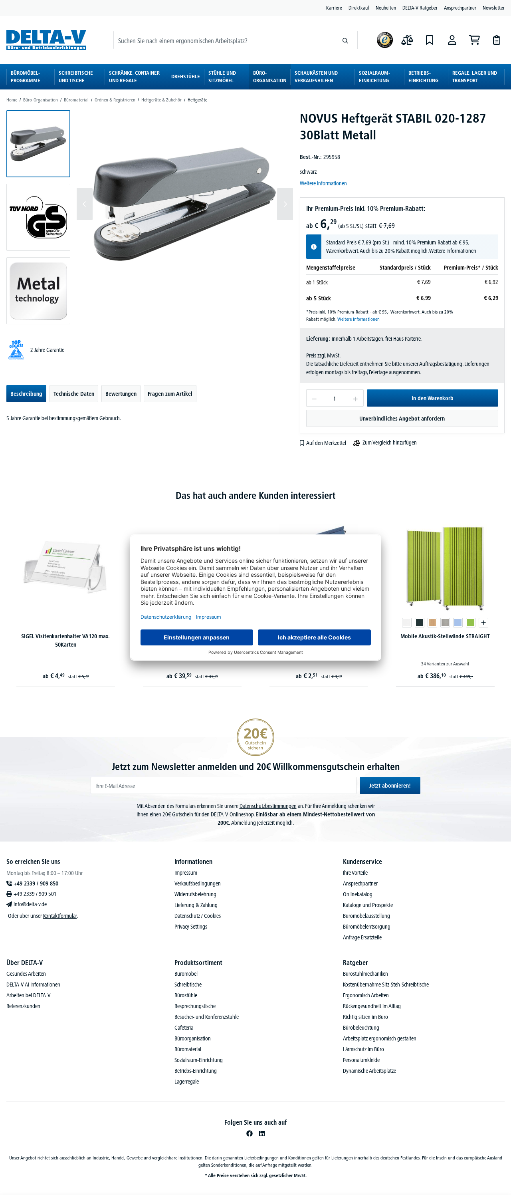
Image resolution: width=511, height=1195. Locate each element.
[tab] (26, 393)
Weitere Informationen (323, 183)
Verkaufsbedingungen (197, 883)
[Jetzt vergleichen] (407, 40)
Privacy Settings (190, 926)
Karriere (334, 7)
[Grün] (470, 622)
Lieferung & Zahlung (196, 905)
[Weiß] (407, 622)
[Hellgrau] (445, 622)
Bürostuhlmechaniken (365, 974)
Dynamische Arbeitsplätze (369, 1071)
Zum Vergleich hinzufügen (389, 442)
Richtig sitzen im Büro (365, 1017)
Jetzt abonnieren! (390, 785)
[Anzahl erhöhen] (355, 398)
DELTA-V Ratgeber (420, 7)
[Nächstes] (285, 204)
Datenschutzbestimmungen (268, 806)
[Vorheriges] (85, 204)
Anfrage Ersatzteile (362, 937)
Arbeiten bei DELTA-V (28, 995)
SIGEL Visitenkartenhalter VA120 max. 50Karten (65, 640)
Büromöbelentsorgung (366, 926)
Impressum (185, 872)
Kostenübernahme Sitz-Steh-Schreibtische (386, 984)
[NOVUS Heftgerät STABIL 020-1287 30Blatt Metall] (185, 204)
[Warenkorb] (474, 40)
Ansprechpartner (460, 7)
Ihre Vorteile (355, 872)
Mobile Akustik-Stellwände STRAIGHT (445, 636)
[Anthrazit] (419, 622)
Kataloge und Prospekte (368, 905)
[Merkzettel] (430, 40)
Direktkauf (359, 7)
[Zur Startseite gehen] (46, 40)
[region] (150, 217)
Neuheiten (386, 7)
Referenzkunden (23, 1006)
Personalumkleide (361, 1060)
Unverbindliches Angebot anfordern (402, 418)
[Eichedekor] (432, 622)
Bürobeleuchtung (361, 1027)
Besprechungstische (195, 1006)
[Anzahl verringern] (314, 398)
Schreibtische (188, 984)
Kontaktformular (60, 915)
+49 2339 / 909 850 (36, 883)
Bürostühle (185, 995)
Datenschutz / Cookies (197, 916)
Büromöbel (186, 974)
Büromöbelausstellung (366, 916)
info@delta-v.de (30, 904)
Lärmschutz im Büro (363, 1049)
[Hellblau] (458, 622)
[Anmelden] (452, 40)
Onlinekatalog (357, 894)
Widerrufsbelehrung (195, 894)
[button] (38, 143)
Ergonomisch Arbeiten (366, 995)
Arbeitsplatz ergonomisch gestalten (379, 1038)
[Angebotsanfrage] (497, 40)
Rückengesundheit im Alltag (372, 1006)
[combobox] (223, 40)
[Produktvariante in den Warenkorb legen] (483, 622)
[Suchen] (345, 40)
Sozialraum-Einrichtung (198, 1060)
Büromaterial (187, 1049)
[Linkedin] (262, 1133)
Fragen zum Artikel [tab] (170, 393)
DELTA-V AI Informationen (33, 984)
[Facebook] (249, 1133)
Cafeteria (183, 1027)
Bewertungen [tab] (121, 393)
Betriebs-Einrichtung (195, 1071)
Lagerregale (186, 1081)
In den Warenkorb (433, 398)
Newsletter (494, 7)
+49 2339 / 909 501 (35, 894)
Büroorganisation (192, 1038)
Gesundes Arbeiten (26, 974)
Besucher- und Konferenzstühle (206, 1017)
